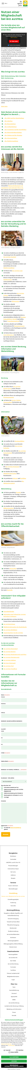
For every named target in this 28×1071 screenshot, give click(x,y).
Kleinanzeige (15, 301)
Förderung (13, 902)
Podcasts (15, 478)
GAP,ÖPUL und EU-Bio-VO (13, 862)
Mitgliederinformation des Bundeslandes (15, 627)
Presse (14, 1012)
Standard (9, 257)
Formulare (13, 967)
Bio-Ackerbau (8, 121)
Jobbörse (13, 875)
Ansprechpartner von (13, 632)
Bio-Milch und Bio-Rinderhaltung (14, 118)
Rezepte (13, 878)
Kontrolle (9, 590)
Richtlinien (10, 630)
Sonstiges (6, 797)
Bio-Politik (13, 960)
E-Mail (5, 752)
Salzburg (9, 660)
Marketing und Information (14, 1009)
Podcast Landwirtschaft (13, 973)
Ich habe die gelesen (12, 828)
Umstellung (13, 893)
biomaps (23, 317)
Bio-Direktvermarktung (11, 141)
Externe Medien (14, 1052)
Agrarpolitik (14, 996)
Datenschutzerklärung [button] (12, 1069)
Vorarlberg (10, 669)
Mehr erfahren (14, 37)
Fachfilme (23, 478)
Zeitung (9, 624)
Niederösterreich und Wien (14, 654)
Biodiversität (13, 928)
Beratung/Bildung (13, 910)
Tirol (8, 666)
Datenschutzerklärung (15, 827)
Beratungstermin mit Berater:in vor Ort (13, 795)
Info (13, 957)
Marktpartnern (7, 279)
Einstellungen (11, 1045)
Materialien (13, 934)
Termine (18, 492)
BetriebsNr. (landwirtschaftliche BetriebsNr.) (11, 721)
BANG (14, 999)
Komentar (3, 801)
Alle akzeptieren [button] (14, 1057)
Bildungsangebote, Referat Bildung (13, 944)
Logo (17, 270)
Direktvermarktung (8, 268)
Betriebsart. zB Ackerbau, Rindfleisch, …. (13, 769)
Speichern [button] (14, 1061)
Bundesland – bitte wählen (7, 778)
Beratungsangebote (13, 940)
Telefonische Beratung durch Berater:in (13, 793)
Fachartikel (13, 859)
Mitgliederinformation (9, 473)
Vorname (3, 697)
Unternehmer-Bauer (13, 869)
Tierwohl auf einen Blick (13, 922)
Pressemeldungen (13, 865)
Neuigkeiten (13, 853)
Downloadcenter (13, 951)
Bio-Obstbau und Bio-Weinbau (13, 135)
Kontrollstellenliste (8, 611)
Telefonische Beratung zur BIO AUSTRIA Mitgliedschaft (13, 790)
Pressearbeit (13, 568)
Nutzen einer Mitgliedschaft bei (13, 896)
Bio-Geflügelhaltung (11, 126)
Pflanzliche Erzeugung (13, 925)
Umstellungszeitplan (13, 899)
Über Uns (14, 984)
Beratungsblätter (19, 441)
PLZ (2, 744)
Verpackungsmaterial (13, 321)
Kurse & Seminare (13, 885)
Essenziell (8, 1050)
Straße (2, 731)
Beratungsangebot (8, 397)
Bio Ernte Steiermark (9, 663)
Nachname (3, 703)
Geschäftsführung (14, 990)
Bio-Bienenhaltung (10, 124)
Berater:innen (13, 947)
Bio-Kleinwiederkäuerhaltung (13, 132)
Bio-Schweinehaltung (11, 138)
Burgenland (10, 649)
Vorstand (14, 993)
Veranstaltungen (13, 889)
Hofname (3, 712)
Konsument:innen (19, 326)
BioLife (15, 319)
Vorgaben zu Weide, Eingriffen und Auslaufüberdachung (13, 914)
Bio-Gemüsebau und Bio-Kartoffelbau (15, 129)
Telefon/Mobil (7, 761)
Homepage (12, 466)
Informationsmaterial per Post (11, 787)
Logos (13, 979)
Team (14, 987)
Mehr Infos (4, 106)
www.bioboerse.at (8, 335)
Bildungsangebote (8, 508)
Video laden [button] (14, 41)
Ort (2, 737)
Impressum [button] (18, 1069)
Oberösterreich (11, 657)
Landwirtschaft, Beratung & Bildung (14, 1006)
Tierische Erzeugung (13, 918)
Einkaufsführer (7, 319)
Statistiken (20, 1050)
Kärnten (9, 651)
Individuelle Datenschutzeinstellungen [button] (14, 1065)
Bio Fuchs (13, 872)
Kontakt (14, 1015)
